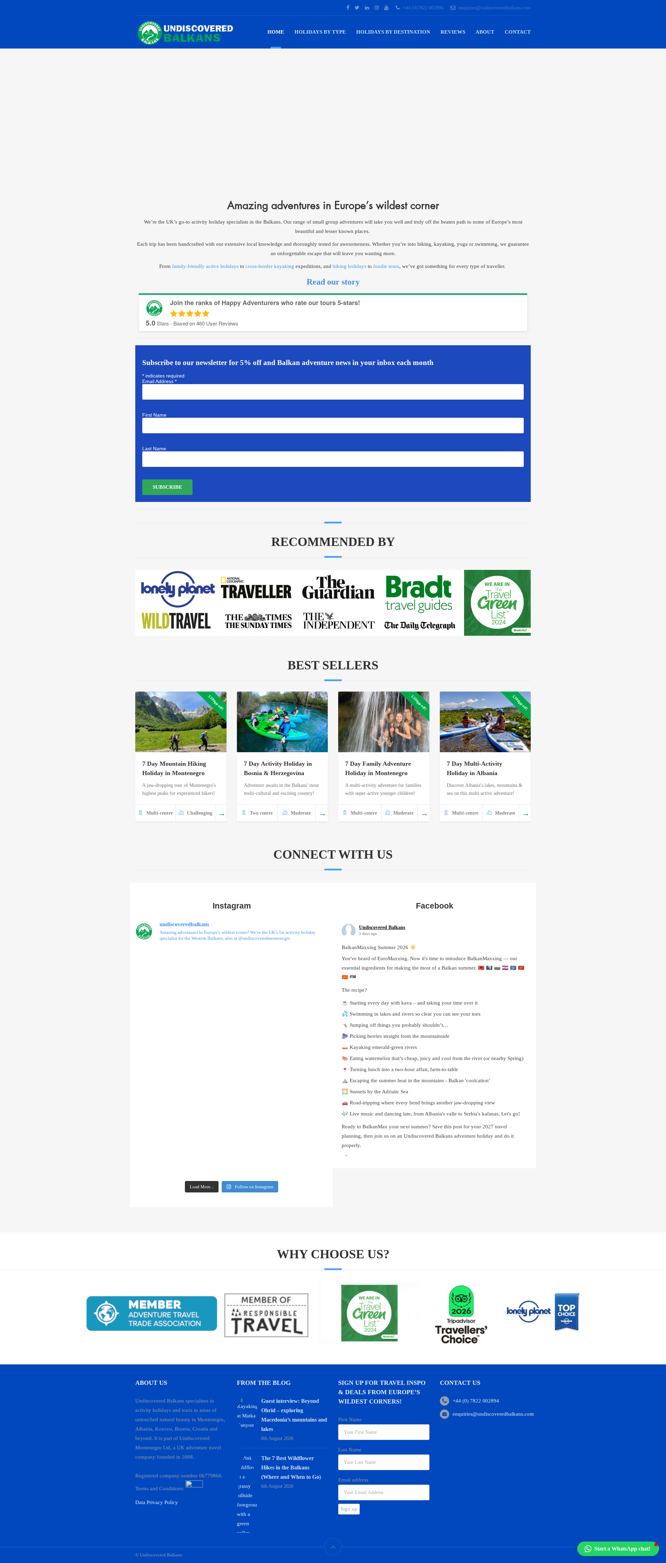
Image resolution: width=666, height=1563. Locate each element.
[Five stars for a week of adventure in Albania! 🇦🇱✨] (231, 1043)
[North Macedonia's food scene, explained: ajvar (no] (166, 1043)
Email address (353, 1480)
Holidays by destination (393, 32)
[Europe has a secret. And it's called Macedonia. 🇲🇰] (166, 1081)
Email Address (159, 381)
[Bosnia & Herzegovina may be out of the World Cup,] (231, 1081)
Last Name (154, 448)
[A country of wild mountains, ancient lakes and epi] (296, 1043)
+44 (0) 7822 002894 (476, 1401)
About (485, 32)
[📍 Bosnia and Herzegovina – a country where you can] (296, 967)
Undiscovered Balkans (382, 927)
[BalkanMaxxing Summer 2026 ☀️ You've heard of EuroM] (231, 967)
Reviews (453, 32)
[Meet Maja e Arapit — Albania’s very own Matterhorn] (296, 1005)
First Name (154, 415)
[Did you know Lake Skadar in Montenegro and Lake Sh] (166, 1119)
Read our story (333, 281)
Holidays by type (320, 32)
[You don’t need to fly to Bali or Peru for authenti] (231, 1119)
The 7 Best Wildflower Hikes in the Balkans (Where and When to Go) (291, 1467)
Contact (518, 32)
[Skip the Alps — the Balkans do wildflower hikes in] (231, 1005)
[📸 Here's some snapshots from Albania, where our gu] (296, 1081)
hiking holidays (349, 266)
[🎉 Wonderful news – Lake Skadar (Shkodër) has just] (166, 1157)
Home (275, 32)
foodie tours (386, 266)
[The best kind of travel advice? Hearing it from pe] (166, 967)
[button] (618, 1549)
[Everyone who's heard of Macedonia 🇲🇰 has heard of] (166, 1005)
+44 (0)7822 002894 (423, 7)
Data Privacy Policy (156, 1502)
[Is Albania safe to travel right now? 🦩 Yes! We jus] (296, 1119)
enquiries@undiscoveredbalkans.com (495, 7)
